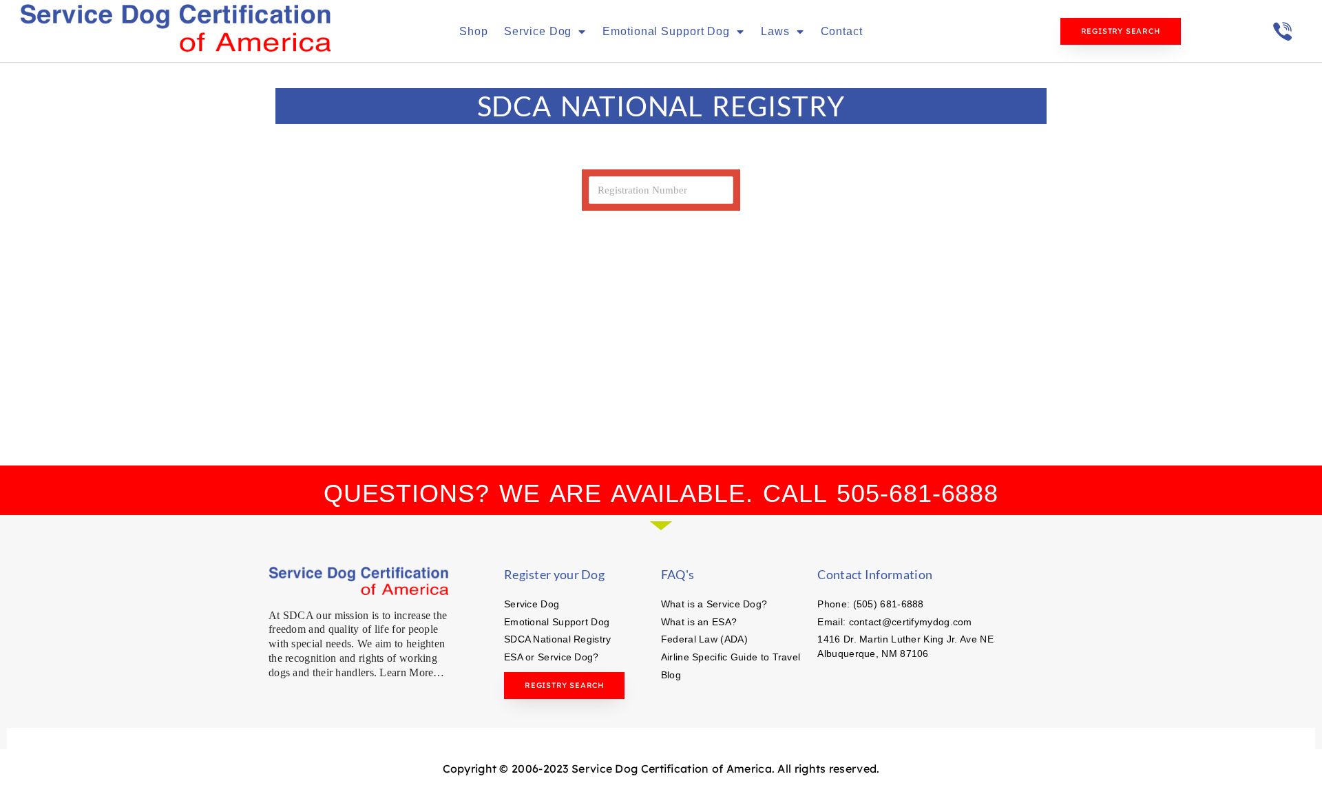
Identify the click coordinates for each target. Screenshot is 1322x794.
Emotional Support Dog (666, 31)
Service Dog (537, 31)
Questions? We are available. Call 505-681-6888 (661, 493)
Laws (775, 31)
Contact (842, 31)
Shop (473, 31)
